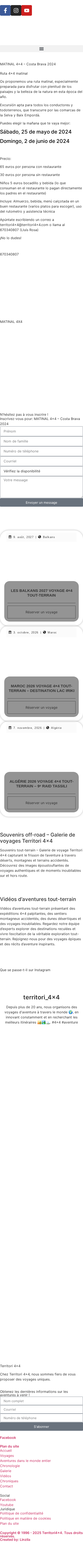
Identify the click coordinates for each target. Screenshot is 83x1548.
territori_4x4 (41, 997)
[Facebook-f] (5, 10)
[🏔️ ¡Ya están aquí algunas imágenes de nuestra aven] (41, 1201)
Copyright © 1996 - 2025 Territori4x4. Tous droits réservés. (41, 1534)
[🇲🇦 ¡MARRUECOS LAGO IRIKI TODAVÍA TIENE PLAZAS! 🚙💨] (41, 1055)
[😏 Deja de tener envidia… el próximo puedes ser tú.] (41, 1298)
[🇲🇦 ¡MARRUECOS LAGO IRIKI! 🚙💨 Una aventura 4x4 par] (41, 1104)
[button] (41, 48)
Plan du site (9, 1446)
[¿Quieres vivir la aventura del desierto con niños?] (41, 1152)
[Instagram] (16, 10)
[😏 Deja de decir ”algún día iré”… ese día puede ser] (41, 1249)
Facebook (8, 1437)
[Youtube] (26, 10)
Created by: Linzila (15, 1539)
